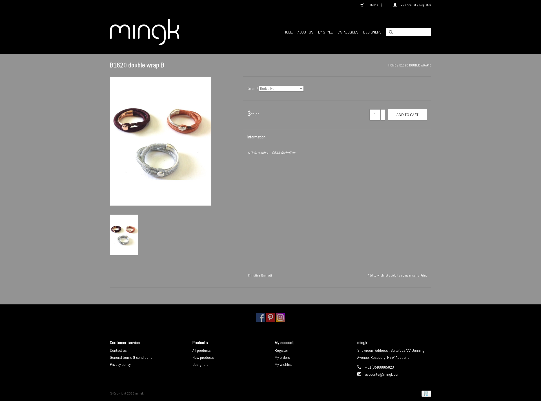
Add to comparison (404, 275)
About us (305, 32)
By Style (325, 32)
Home (288, 32)
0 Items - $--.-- (377, 5)
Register (281, 350)
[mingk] (161, 32)
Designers (372, 32)
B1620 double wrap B (415, 65)
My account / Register (415, 5)
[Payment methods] (425, 393)
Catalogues (348, 32)
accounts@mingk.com (382, 374)
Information (256, 136)
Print (423, 275)
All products (201, 350)
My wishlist (283, 364)
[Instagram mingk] (280, 317)
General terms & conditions (131, 357)
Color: (252, 88)
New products (203, 357)
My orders (282, 357)
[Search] (389, 32)
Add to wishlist (378, 275)
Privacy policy (120, 364)
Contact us (118, 350)
